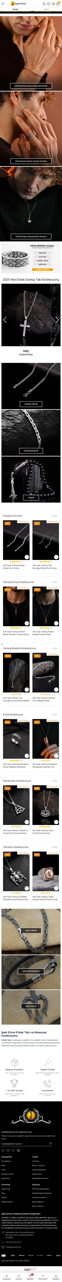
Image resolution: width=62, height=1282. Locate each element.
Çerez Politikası (38, 1206)
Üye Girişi (35, 1161)
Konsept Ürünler (7, 1174)
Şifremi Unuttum (38, 1165)
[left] (5, 545)
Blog (3, 1193)
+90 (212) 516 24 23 (13, 1242)
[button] (5, 540)
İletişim (4, 1197)
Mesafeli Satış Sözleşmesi (42, 1193)
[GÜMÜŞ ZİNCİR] (31, 385)
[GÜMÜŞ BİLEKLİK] (31, 432)
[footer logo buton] (31, 1116)
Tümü (54, 515)
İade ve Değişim (38, 1202)
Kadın (46, 9)
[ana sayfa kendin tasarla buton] (31, 258)
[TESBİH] (31, 479)
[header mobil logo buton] (18, 3)
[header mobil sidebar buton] (3, 3)
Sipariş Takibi (37, 1174)
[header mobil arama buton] (44, 3)
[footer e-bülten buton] (50, 1143)
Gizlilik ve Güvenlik (39, 1197)
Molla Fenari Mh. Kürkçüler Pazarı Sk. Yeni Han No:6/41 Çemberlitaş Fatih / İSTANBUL (20, 1235)
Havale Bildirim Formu (40, 1178)
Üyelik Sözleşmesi (39, 1170)
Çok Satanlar (6, 1161)
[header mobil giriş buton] (53, 3)
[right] (57, 545)
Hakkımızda (5, 1189)
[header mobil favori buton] (48, 3)
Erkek (15, 9)
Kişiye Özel (5, 1178)
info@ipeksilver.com (13, 1247)
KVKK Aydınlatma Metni (40, 1189)
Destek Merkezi (7, 1202)
